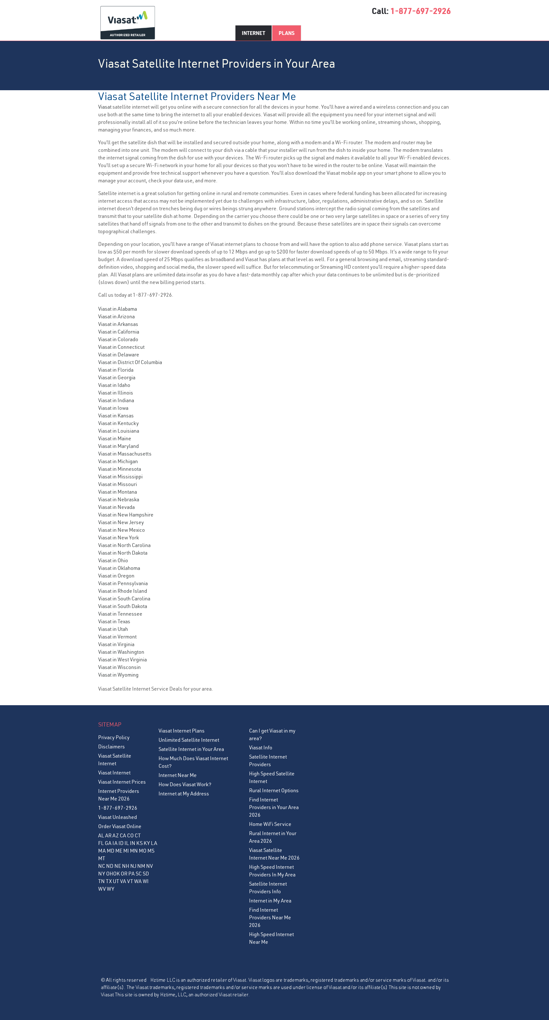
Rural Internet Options (274, 790)
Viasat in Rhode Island (122, 591)
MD (110, 851)
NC (101, 866)
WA (138, 881)
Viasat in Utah (113, 629)
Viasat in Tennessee (120, 614)
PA (131, 873)
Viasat (105, 107)
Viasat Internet (114, 772)
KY (147, 843)
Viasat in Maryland (118, 446)
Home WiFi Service (270, 824)
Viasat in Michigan (118, 461)
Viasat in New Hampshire (125, 514)
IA (115, 843)
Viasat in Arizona (116, 316)
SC (139, 873)
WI (146, 881)
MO (142, 851)
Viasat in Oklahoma (119, 568)
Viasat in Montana (117, 492)
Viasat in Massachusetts (125, 453)
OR (124, 873)
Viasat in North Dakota (122, 553)
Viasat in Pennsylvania (123, 583)
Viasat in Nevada (116, 507)
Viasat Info (260, 747)
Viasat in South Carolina (124, 598)
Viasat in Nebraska (118, 499)
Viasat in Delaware (118, 354)
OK (116, 873)
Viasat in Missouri (117, 484)
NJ (133, 866)
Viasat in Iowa (113, 408)
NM (141, 866)
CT (138, 835)
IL (127, 843)
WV (102, 889)
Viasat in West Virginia (122, 659)
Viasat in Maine (114, 438)
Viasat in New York (118, 537)
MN (134, 851)
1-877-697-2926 (420, 10)
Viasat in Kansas (116, 415)
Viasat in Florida (115, 370)
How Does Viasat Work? (185, 784)
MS (150, 851)
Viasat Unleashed (117, 817)
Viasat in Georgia (116, 377)
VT (130, 881)
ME (118, 851)
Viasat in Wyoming (118, 675)
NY (101, 873)
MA (102, 851)
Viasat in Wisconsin (119, 667)
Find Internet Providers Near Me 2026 (270, 917)
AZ (115, 835)
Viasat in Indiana (116, 400)
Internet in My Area (270, 900)
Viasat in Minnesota (119, 469)
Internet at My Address (184, 793)
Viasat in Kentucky (118, 423)
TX (109, 881)
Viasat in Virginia (116, 644)
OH (109, 873)
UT (116, 881)
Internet (253, 33)
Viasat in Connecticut (121, 347)
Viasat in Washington (121, 652)
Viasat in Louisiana (118, 431)
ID (121, 843)
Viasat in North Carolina (124, 545)
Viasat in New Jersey (121, 522)
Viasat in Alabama (117, 309)
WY (110, 889)
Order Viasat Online (119, 826)
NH (125, 866)
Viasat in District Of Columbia (130, 362)
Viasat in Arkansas (118, 324)
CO (130, 835)
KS (139, 843)
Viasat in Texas (114, 621)
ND (109, 866)
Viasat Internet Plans (182, 730)
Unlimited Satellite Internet (189, 740)
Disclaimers (111, 746)
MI (126, 851)
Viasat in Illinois (115, 392)
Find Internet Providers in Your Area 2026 (274, 807)
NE (117, 866)
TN (101, 881)
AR (108, 835)
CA (123, 835)
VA (123, 881)
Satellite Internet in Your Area (191, 749)
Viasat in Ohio (113, 560)
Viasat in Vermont (117, 636)
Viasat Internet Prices (122, 782)
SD (146, 873)
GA (108, 843)
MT (101, 858)
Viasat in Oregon (116, 575)
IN (132, 843)
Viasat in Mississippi (120, 476)
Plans (287, 33)
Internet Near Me (178, 775)
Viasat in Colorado (118, 339)
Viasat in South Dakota (122, 606)
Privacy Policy (114, 737)
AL (101, 835)
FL (101, 843)
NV (149, 866)
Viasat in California (118, 331)
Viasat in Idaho (114, 385)
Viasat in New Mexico (121, 530)
